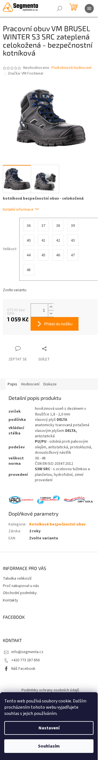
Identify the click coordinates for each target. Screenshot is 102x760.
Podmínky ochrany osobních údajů (50, 690)
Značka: (26, 73)
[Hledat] (59, 8)
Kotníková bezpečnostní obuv (57, 524)
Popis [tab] (12, 384)
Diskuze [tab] (50, 384)
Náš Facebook (23, 669)
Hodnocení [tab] (30, 384)
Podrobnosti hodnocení (72, 68)
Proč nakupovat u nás (21, 586)
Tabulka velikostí (17, 578)
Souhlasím (49, 746)
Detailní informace (18, 209)
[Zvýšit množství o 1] (51, 307)
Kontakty (10, 600)
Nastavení (49, 728)
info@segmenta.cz (27, 652)
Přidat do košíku (58, 323)
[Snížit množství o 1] (51, 313)
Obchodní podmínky (20, 593)
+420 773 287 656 (25, 660)
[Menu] (89, 8)
